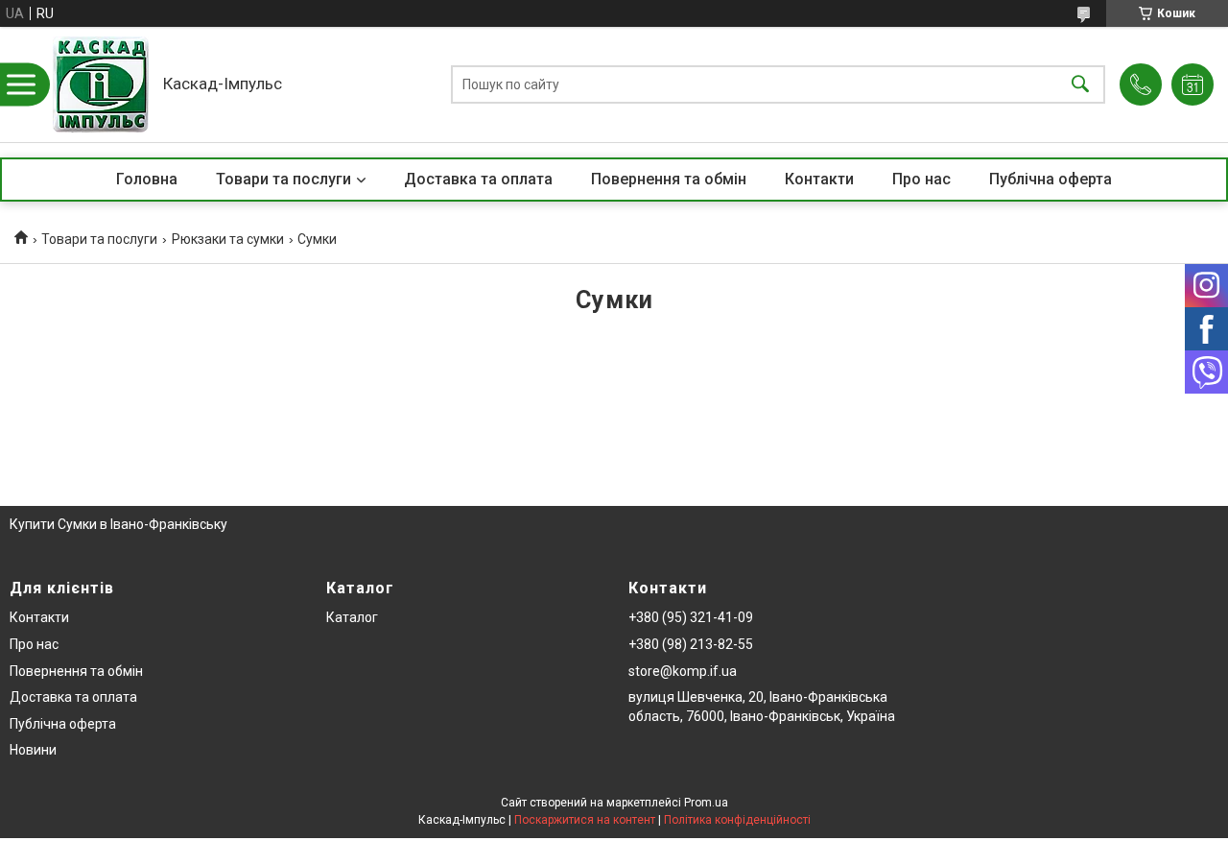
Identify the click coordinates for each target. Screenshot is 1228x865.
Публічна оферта (1050, 179)
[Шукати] (1080, 85)
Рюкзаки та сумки (228, 239)
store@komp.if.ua (682, 671)
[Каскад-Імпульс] (101, 84)
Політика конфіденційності (737, 820)
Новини (33, 749)
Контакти (819, 179)
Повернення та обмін (668, 179)
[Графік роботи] (1192, 84)
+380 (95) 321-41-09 (690, 617)
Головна (146, 179)
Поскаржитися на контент (584, 820)
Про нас (921, 179)
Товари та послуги (283, 179)
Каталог (352, 617)
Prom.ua (706, 802)
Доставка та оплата (478, 179)
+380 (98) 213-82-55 (690, 644)
